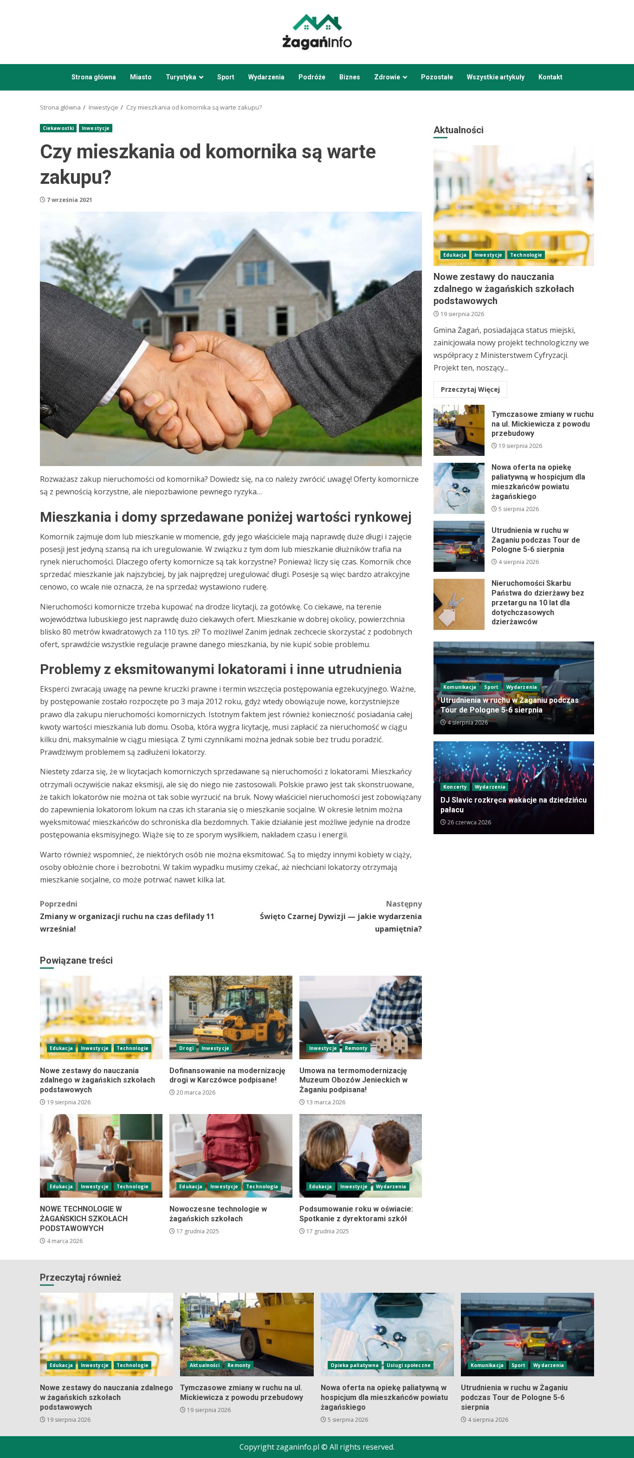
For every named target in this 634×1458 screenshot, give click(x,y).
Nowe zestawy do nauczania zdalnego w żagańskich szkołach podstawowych (101, 1017)
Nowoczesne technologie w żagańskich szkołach (230, 1156)
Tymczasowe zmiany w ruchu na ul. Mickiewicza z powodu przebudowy (459, 430)
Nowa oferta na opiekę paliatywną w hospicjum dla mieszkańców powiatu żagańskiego (459, 488)
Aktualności (205, 1365)
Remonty (356, 1048)
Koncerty (455, 787)
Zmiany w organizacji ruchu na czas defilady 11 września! (127, 916)
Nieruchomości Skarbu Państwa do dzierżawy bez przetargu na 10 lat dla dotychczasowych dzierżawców (459, 604)
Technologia (262, 1186)
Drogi (186, 1048)
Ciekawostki (58, 128)
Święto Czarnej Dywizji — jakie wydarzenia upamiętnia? (341, 916)
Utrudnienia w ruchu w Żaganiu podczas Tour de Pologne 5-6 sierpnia (459, 546)
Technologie (132, 1048)
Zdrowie (387, 77)
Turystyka (181, 77)
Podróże (311, 77)
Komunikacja (459, 687)
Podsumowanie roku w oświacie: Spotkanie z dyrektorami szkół (360, 1156)
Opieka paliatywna (354, 1365)
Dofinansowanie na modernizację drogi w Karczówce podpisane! (230, 1017)
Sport (225, 77)
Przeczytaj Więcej (470, 389)
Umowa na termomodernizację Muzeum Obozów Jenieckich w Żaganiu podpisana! (360, 1017)
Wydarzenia (266, 77)
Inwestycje (96, 128)
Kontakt (550, 77)
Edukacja (61, 1048)
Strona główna (93, 77)
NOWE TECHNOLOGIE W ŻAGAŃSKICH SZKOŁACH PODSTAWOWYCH (101, 1156)
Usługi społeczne (409, 1365)
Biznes (349, 77)
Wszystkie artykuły (495, 77)
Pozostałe (437, 77)
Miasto (141, 77)
